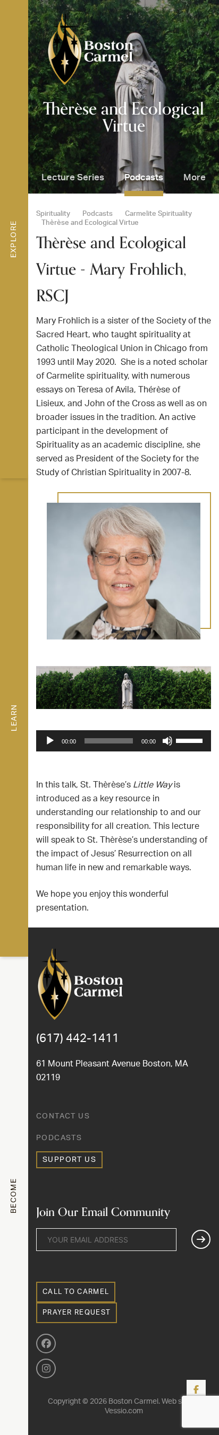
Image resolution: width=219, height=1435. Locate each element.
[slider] (191, 739)
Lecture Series (72, 177)
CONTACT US (63, 1116)
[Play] (50, 741)
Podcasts (143, 177)
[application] (123, 740)
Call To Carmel (76, 1292)
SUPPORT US (69, 1159)
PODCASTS (59, 1138)
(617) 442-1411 (77, 1038)
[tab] (14, 239)
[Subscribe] (200, 1239)
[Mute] (167, 741)
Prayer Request (77, 1312)
